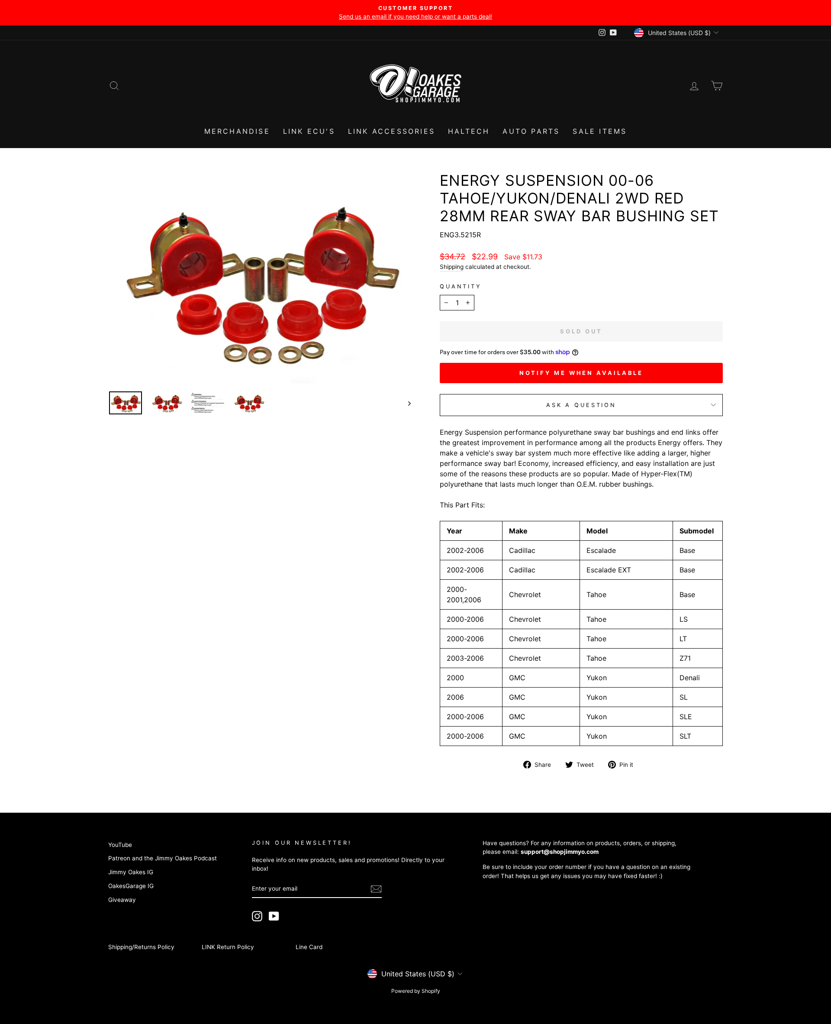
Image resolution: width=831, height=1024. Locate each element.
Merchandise (237, 131)
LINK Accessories (391, 131)
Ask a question (581, 405)
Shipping (452, 266)
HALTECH (469, 131)
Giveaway (122, 899)
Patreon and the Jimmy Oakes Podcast (162, 858)
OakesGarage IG (131, 885)
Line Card (309, 946)
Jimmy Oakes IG (130, 872)
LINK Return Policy (228, 946)
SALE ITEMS (600, 131)
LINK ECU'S (309, 131)
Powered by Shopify (415, 991)
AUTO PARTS (531, 131)
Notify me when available (581, 372)
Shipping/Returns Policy (141, 946)
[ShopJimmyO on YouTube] (274, 916)
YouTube (120, 844)
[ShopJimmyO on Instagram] (257, 916)
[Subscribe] (376, 889)
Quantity (461, 286)
